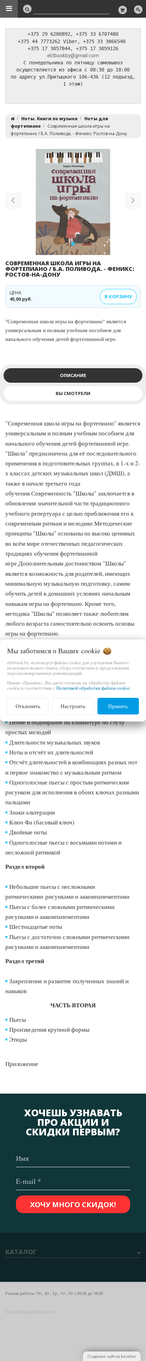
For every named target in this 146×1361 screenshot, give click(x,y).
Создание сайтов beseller (111, 1356)
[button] (13, 202)
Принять (118, 706)
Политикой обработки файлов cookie (93, 688)
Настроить (73, 706)
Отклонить (28, 706)
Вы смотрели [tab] (73, 393)
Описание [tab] (73, 375)
